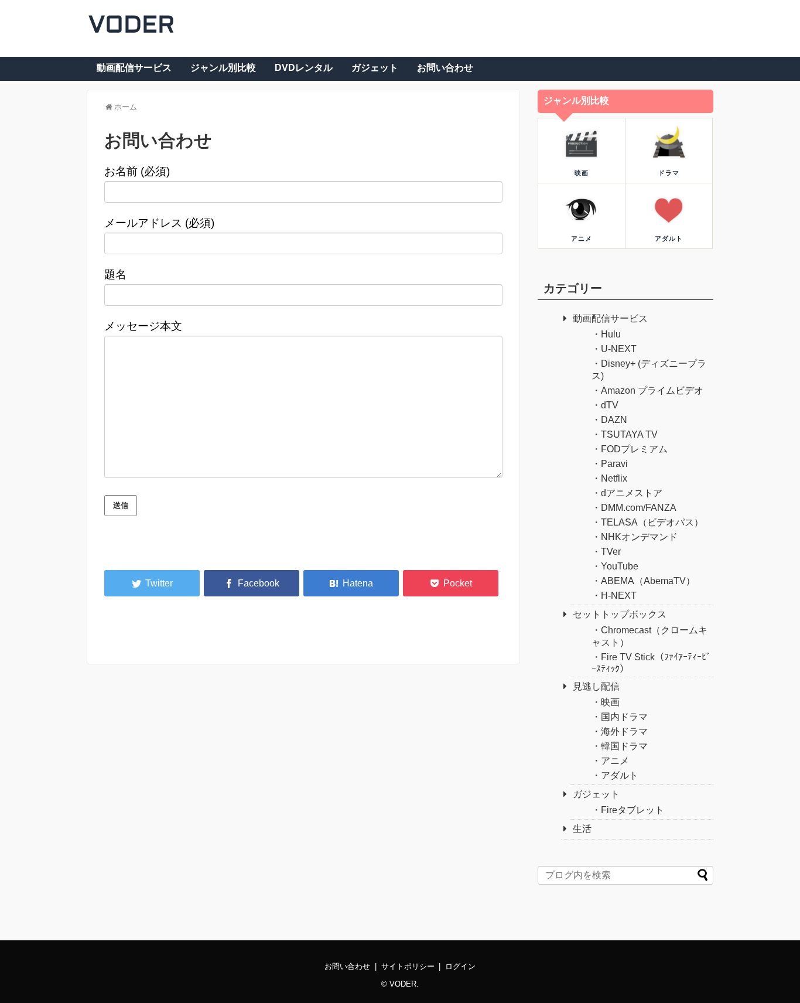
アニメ (615, 761)
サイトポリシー (408, 966)
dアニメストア (631, 493)
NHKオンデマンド (639, 537)
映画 (610, 702)
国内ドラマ (624, 717)
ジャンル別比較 (223, 68)
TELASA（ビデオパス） (652, 522)
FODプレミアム (634, 449)
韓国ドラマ (624, 746)
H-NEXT (619, 596)
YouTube (619, 566)
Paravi (614, 464)
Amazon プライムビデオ (652, 390)
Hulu (611, 334)
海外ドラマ (624, 731)
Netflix (614, 478)
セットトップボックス (619, 614)
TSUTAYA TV (629, 434)
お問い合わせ (445, 68)
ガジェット (374, 68)
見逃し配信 (596, 686)
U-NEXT (619, 349)
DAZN (614, 420)
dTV (609, 405)
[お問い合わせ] (351, 583)
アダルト (619, 775)
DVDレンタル (304, 68)
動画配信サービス (134, 68)
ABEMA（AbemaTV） (648, 581)
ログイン (460, 966)
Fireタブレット (632, 810)
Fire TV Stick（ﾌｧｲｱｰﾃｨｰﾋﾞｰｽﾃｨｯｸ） (651, 663)
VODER (131, 26)
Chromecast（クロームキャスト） (649, 636)
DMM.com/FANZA (638, 508)
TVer (611, 552)
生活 (582, 829)
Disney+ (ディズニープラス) (649, 370)
